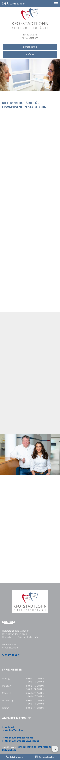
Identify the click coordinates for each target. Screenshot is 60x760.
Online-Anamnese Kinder (19, 737)
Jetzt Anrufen (28, 407)
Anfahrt (30, 54)
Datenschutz (9, 749)
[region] (30, 75)
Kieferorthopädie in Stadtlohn (19, 140)
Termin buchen (47, 757)
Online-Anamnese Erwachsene (22, 740)
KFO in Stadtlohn (27, 746)
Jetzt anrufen (17, 757)
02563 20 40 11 (17, 3)
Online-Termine (28, 421)
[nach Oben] (55, 749)
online (29, 300)
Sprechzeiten (30, 46)
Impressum (44, 746)
